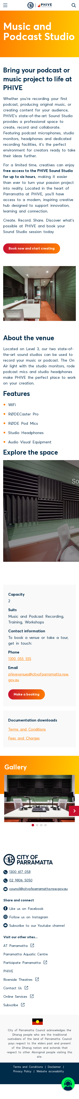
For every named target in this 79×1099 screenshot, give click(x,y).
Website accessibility (50, 1071)
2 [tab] (37, 825)
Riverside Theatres (17, 979)
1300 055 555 (19, 658)
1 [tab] (33, 825)
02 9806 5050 (20, 880)
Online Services (15, 996)
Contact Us (12, 987)
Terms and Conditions (27, 729)
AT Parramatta (15, 945)
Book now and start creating (32, 248)
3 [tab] (41, 825)
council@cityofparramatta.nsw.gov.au (38, 888)
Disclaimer (54, 1066)
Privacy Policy (22, 1071)
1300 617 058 (20, 871)
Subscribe (10, 1004)
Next (74, 811)
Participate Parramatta (22, 962)
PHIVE (8, 971)
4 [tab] (45, 825)
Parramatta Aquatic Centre (25, 954)
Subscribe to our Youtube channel (37, 925)
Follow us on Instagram (28, 917)
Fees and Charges (24, 738)
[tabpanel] (39, 798)
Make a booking (26, 694)
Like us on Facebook (26, 908)
